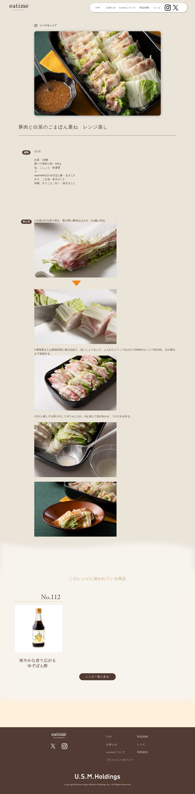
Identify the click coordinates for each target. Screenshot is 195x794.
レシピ (157, 7)
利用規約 (142, 752)
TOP (97, 7)
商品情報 (144, 7)
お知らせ (111, 7)
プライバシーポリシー (120, 760)
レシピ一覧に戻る (97, 676)
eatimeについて (127, 7)
